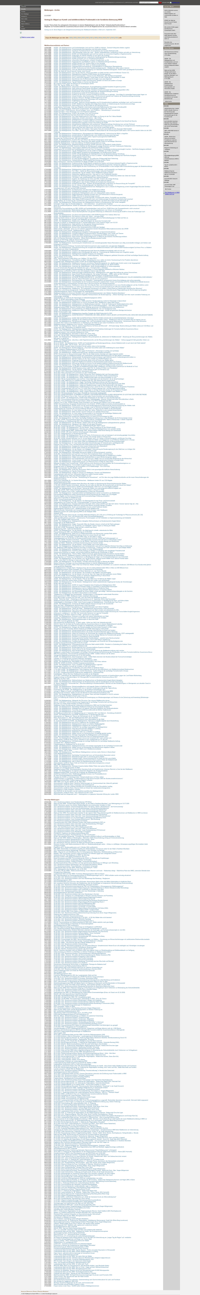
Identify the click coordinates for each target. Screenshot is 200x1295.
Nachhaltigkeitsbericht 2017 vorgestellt (65, 1148)
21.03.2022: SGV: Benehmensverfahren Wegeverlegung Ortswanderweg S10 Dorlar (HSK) (81, 908)
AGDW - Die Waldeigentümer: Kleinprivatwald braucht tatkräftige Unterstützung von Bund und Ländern (84, 630)
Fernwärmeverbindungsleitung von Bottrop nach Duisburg (71, 1248)
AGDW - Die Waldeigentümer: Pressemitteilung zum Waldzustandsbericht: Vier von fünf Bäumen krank (85, 308)
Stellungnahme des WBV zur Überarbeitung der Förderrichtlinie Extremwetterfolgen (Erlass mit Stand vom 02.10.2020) (89, 992)
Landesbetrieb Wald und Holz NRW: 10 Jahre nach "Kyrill (71, 1264)
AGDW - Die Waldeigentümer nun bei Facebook (68, 711)
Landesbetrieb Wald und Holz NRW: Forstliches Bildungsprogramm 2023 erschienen (79, 874)
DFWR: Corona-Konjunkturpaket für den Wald (67, 499)
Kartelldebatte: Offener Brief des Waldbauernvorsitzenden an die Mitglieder (76, 674)
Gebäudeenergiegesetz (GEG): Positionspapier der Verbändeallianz (74, 291)
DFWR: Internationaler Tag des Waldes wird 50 (68, 468)
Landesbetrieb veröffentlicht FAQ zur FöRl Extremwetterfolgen (72, 1064)
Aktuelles (23, 9)
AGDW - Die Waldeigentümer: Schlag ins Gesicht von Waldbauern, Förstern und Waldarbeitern (82, 472)
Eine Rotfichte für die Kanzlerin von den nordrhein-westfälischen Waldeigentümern (78, 791)
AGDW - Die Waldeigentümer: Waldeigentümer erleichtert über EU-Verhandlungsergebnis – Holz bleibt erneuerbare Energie (91, 305)
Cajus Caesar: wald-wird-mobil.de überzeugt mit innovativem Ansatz (74, 1253)
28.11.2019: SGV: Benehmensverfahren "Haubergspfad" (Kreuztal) (74, 1039)
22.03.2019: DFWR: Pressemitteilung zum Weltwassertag (71, 1098)
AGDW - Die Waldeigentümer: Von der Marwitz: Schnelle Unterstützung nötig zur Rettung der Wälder (84, 561)
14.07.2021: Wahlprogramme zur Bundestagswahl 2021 (70, 433)
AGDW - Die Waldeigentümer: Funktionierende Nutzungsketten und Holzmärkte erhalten (80, 49)
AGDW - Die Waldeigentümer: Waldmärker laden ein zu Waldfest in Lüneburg (77, 732)
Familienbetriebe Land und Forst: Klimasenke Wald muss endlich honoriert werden (78, 474)
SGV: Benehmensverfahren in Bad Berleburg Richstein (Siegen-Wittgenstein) (77, 1008)
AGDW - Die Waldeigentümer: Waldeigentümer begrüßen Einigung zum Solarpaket (78, 254)
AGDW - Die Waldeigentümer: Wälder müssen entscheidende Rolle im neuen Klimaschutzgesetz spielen (85, 457)
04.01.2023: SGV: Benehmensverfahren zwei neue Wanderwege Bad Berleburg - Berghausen (82, 878)
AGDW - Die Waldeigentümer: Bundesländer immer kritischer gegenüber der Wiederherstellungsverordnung (86, 91)
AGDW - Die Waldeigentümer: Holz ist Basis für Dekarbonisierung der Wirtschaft (78, 761)
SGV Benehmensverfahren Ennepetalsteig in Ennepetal (70, 820)
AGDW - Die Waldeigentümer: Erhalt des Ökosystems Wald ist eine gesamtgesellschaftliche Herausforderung (87, 469)
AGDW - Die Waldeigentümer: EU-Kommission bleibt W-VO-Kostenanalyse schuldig (79, 93)
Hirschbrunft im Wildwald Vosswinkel (65, 1217)
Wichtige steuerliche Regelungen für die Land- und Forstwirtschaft (73, 1283)
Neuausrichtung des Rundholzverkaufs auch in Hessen (70, 696)
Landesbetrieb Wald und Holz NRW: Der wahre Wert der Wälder (73, 1256)
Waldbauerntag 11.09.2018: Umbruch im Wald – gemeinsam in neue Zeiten (76, 614)
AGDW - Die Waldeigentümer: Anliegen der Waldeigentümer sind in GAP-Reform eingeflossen (82, 639)
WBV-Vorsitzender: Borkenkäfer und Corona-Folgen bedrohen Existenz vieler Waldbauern (80, 510)
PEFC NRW (24, 19)
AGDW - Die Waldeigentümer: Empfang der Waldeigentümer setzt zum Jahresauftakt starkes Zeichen (84, 193)
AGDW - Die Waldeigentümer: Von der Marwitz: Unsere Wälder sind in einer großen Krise (80, 544)
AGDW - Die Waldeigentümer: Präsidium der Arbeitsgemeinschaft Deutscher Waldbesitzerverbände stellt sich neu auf (89, 250)
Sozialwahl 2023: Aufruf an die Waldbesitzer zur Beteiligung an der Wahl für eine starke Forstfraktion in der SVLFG (88, 323)
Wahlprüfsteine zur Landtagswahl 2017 (65, 1242)
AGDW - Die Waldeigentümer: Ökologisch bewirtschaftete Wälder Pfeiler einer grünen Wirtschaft (83, 766)
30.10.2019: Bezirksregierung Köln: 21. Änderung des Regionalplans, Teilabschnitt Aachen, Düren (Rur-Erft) (86, 1056)
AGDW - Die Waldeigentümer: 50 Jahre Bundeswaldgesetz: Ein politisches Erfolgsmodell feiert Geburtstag (86, 158)
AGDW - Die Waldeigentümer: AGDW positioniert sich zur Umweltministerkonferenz (79, 58)
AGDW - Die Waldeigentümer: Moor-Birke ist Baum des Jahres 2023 (74, 333)
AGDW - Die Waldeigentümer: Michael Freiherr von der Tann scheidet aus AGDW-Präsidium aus (83, 358)
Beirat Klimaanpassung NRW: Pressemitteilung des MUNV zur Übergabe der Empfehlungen (81, 858)
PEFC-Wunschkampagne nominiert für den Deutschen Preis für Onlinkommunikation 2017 (81, 736)
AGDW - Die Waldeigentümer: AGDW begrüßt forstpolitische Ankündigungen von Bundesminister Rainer (85, 152)
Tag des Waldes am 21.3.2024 (63, 257)
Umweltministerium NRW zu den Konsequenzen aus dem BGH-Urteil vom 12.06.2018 (79, 1153)
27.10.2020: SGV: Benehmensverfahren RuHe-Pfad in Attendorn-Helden (75, 989)
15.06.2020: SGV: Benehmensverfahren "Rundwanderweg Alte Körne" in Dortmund (78, 1022)
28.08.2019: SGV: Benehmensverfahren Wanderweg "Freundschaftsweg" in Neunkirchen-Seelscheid (84, 1070)
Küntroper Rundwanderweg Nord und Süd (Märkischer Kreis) (72, 1208)
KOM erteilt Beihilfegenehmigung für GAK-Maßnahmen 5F (71, 1014)
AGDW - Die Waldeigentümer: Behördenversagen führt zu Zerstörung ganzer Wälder (79, 756)
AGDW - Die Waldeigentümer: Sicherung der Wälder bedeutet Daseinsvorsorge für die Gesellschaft (83, 604)
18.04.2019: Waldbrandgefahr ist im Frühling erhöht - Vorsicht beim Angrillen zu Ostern (80, 1084)
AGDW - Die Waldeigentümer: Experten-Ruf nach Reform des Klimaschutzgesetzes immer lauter (83, 140)
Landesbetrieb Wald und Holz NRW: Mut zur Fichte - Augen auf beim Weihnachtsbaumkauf (81, 1267)
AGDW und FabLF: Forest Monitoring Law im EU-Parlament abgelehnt (75, 111)
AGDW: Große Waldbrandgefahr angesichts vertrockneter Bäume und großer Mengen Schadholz (83, 505)
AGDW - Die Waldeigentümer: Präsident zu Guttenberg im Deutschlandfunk (76, 636)
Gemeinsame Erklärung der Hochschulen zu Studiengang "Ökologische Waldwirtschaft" (80, 964)
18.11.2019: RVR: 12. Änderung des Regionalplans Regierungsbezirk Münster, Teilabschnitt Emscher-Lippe (86, 1045)
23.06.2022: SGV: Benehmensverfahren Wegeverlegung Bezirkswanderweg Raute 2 (79, 902)
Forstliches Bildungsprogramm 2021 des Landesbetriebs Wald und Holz (75, 975)
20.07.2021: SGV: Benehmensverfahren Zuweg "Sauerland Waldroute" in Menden (78, 941)
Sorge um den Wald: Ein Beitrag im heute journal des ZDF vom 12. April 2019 (77, 560)
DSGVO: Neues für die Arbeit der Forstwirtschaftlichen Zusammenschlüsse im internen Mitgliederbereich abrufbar (88, 624)
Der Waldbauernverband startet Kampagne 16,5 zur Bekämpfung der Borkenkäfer (78, 569)
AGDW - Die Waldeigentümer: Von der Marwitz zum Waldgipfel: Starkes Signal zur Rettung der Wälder (84, 525)
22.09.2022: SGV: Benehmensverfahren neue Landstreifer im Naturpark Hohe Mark (79, 889)
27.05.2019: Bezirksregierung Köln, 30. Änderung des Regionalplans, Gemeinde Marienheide (81, 1083)
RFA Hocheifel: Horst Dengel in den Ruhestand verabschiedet (72, 1261)
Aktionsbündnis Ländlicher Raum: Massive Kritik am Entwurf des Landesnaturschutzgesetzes (82, 788)
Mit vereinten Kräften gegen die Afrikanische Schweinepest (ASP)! (74, 83)
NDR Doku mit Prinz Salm (61, 678)
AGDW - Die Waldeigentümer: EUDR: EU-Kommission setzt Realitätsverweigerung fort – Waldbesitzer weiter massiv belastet (91, 68)
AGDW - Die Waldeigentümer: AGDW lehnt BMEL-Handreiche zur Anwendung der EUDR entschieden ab (85, 235)
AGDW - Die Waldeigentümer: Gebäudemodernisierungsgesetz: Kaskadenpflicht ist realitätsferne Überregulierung (88, 66)
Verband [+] (24, 16)
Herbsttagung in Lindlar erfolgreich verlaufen (67, 789)
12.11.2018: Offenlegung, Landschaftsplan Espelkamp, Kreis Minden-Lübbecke (77, 1126)
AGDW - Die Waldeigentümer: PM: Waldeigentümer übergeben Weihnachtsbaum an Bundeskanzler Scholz (86, 275)
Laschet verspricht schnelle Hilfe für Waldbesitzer (69, 1069)
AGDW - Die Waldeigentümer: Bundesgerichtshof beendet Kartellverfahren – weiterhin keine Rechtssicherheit (86, 638)
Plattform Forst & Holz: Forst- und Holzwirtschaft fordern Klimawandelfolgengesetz (79, 516)
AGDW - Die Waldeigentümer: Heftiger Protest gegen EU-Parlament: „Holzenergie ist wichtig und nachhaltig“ (86, 351)
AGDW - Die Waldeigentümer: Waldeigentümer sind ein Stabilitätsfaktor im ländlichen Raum (81, 588)
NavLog (23, 21)
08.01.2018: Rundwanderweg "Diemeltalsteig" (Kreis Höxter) (72, 1198)
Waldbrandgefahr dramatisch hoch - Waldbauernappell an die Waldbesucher (76, 508)
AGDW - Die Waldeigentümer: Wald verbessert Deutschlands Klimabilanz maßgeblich (79, 88)
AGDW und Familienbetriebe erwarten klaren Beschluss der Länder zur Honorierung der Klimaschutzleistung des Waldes (90, 483)
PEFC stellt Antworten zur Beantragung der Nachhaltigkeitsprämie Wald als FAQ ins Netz (81, 981)
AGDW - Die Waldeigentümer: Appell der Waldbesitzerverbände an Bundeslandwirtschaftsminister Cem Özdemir (87, 362)
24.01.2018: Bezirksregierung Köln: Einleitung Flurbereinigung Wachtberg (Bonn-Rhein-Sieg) (81, 1194)
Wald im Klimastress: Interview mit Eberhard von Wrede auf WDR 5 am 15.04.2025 (79, 161)
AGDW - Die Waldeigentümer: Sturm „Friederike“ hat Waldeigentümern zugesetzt (78, 664)
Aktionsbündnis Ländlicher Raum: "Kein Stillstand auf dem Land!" (73, 792)
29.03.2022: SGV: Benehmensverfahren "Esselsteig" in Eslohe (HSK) (75, 906)
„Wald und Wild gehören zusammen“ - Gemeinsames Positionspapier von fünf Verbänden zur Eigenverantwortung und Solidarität (92, 518)
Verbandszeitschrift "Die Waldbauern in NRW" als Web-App (71, 855)
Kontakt (23, 28)
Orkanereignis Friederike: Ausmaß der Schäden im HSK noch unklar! (74, 666)
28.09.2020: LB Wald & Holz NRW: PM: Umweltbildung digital (72, 997)
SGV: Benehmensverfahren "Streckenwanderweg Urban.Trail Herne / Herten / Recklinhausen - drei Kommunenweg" (88, 806)
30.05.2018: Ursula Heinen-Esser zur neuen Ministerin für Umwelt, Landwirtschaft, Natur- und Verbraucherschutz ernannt (90, 1156)
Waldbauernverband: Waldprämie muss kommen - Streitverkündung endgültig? (77, 324)
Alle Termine (168, 189)
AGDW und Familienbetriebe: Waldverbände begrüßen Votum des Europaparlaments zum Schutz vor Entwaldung (88, 210)
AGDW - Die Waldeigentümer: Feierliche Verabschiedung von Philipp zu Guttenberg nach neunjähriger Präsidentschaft (89, 550)
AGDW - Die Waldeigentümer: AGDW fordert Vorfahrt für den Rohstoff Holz (76, 447)
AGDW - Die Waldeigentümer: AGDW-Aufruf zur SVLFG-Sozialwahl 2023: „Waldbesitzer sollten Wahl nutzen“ (86, 302)
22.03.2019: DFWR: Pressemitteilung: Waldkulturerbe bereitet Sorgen (75, 1097)
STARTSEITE (98, 2)
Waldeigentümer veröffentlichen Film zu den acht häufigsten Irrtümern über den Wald (79, 271)
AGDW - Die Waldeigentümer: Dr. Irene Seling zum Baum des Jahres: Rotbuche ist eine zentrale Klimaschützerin (88, 410)
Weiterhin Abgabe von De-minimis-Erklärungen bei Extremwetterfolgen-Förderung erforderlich (81, 496)
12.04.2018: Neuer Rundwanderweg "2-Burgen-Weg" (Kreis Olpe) (73, 1167)
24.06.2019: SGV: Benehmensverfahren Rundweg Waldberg (72, 1077)
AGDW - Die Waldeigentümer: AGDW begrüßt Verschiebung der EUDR (75, 225)
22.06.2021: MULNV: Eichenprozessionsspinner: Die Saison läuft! (73, 949)
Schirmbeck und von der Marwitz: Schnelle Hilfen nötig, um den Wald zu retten (77, 536)
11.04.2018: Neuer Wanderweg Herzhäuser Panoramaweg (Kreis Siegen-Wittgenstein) (79, 1169)
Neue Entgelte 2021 (60, 972)
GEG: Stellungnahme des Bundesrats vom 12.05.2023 (70, 869)
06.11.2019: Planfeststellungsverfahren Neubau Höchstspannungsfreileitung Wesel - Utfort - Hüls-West (85, 1053)
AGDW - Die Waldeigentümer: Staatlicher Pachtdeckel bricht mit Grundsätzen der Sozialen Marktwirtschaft (86, 51)
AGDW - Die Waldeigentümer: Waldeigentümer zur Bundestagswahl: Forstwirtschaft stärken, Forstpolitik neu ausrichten (90, 197)
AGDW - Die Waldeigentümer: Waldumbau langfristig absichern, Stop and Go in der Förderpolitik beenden (85, 174)
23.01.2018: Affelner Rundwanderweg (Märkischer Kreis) (71, 1195)
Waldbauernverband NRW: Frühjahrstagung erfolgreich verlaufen (73, 780)
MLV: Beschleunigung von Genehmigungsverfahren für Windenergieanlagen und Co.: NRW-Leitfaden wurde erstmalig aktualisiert (92, 875)
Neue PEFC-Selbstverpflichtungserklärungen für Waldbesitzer (72, 1005)
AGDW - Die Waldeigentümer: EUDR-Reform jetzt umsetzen (72, 101)
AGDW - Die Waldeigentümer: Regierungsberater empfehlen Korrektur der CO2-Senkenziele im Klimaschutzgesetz (88, 194)
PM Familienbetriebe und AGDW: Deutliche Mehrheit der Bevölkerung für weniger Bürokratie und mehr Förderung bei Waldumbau (92, 146)
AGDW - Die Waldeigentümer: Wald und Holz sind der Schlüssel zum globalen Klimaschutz (81, 412)
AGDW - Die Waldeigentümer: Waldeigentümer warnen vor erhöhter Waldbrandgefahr (79, 724)
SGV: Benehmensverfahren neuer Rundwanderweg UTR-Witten (73, 802)
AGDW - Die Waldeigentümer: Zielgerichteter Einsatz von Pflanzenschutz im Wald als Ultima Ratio (83, 461)
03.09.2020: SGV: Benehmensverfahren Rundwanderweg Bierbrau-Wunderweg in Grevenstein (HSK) (84, 1003)
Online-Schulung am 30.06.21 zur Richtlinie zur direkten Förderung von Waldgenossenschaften (82, 952)
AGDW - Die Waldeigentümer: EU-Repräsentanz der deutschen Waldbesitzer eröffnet (79, 190)
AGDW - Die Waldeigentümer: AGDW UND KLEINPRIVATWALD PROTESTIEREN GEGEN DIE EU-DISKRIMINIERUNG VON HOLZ (94, 318)
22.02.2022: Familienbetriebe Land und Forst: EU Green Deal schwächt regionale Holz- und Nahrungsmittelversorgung (89, 388)
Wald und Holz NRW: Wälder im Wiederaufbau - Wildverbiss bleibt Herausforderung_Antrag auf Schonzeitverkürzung (89, 838)
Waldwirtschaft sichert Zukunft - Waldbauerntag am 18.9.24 (71, 230)
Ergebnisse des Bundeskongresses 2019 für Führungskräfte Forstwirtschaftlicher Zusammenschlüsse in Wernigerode (89, 1030)
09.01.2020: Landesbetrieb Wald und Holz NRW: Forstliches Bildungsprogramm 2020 (79, 1034)
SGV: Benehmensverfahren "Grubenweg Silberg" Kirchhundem (72, 860)
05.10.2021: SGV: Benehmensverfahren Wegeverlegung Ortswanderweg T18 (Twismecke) (81, 931)
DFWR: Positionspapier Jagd (62, 312)
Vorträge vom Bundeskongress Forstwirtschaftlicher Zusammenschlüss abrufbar (78, 415)
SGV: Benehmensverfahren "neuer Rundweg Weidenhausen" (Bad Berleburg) (77, 819)
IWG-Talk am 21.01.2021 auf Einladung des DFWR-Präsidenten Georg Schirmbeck (79, 977)
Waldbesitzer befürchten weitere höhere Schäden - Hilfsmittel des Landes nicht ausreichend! (81, 580)
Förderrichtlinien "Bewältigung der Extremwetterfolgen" (70, 1078)
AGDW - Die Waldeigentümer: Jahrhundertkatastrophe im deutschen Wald (76, 619)
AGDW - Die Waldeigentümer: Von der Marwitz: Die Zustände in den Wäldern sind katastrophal (82, 572)
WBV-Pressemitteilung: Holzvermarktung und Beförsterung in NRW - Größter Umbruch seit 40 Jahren (84, 653)
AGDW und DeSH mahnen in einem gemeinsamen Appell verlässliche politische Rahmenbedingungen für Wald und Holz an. (91, 218)
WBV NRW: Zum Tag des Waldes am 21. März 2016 (69, 781)
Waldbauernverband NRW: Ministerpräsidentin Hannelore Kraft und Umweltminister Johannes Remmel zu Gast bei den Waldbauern (93, 769)
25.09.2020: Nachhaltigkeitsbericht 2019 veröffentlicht (70, 995)
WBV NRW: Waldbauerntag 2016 (64, 764)
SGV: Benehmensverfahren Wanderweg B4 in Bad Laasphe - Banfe (74, 839)
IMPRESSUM (128, 2)
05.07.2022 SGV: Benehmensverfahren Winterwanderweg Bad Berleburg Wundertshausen (81, 900)
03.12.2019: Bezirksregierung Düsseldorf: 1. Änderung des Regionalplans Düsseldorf (79, 1122)
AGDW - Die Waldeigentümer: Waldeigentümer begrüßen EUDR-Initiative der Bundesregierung (82, 74)
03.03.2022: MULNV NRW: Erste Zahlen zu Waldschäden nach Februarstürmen (78, 911)
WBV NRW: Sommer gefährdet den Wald (66, 621)
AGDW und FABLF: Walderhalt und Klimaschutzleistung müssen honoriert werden (78, 543)
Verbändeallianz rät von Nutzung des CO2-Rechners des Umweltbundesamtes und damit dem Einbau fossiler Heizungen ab (91, 200)
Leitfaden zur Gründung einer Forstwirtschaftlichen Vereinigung (72, 658)
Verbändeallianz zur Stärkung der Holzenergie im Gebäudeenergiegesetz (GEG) (78, 298)
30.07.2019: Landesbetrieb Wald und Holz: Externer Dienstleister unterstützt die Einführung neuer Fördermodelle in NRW (90, 1073)
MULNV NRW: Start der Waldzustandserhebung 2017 (70, 1228)
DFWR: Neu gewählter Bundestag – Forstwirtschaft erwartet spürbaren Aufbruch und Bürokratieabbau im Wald (87, 836)
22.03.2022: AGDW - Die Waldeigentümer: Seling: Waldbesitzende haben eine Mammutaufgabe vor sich (85, 377)
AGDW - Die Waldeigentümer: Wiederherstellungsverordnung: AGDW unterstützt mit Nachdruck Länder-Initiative (87, 144)
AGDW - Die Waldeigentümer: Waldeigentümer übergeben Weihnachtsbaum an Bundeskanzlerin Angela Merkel (87, 521)
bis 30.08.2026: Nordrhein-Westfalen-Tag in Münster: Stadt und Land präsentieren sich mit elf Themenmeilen (171, 123)
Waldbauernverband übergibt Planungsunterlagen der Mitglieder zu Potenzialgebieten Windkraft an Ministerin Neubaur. (89, 269)
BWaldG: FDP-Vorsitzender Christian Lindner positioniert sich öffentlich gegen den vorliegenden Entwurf (85, 853)
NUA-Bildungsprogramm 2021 (63, 973)
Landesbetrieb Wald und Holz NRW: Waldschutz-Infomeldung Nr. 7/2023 (75, 867)
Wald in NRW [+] (25, 23)
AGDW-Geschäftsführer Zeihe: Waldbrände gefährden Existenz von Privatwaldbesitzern (80, 774)
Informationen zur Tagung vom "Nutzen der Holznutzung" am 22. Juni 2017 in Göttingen (80, 716)
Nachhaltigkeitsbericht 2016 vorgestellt (65, 1226)
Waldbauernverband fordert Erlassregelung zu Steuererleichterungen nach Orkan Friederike (81, 607)
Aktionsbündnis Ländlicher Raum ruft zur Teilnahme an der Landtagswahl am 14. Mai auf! (81, 739)
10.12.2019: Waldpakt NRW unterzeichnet (66, 519)
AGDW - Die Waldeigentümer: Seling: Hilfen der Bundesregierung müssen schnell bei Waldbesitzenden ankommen (88, 365)
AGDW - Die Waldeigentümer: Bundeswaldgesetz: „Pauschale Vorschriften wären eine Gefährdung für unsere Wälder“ (89, 348)
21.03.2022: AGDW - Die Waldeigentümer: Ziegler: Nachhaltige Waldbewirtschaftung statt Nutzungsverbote (86, 382)
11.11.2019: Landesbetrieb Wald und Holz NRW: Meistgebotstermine (74, 1052)
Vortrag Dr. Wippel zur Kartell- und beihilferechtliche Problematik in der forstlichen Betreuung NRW (83, 691)
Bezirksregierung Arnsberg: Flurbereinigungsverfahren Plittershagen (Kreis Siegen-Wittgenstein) (82, 1222)
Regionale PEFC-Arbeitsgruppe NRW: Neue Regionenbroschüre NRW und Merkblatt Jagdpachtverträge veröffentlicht (89, 1147)
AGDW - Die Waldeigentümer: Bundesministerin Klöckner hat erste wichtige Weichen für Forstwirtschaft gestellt (87, 635)
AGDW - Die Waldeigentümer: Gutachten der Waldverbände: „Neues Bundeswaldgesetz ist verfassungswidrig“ (87, 266)
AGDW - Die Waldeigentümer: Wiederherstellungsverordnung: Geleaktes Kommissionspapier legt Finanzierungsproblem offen (91, 90)
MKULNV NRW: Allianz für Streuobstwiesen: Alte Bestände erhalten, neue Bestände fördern (81, 1265)
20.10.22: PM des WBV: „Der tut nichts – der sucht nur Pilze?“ (72, 344)
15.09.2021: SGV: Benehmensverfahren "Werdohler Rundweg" (72, 934)
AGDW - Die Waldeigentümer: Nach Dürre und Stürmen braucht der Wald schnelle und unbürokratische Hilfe (86, 610)
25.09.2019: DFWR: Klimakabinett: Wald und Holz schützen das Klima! (75, 527)
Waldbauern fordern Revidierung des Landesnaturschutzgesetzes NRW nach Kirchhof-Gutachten (83, 705)
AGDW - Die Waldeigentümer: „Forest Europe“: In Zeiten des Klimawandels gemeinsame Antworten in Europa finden (89, 460)
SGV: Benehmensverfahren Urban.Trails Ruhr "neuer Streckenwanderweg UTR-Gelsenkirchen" (82, 816)
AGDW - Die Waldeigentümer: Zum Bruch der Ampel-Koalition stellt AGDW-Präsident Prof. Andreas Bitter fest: (87, 215)
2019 (99, 38)
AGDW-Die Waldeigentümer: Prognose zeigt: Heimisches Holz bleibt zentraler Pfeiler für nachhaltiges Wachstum (88, 141)
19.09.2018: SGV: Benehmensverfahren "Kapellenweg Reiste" (72, 1144)
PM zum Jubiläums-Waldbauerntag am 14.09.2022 (69, 349)
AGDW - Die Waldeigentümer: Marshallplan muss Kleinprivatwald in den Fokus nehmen (80, 661)
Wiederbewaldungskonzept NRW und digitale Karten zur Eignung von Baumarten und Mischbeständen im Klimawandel (89, 983)
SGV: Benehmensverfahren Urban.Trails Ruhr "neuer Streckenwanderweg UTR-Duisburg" (80, 814)
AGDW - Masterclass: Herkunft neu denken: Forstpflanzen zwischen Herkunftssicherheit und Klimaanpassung (170, 140)
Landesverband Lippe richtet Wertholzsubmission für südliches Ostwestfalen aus (78, 967)
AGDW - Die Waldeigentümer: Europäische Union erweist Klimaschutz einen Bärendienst (80, 446)
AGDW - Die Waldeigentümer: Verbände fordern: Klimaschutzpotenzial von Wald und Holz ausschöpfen (85, 758)
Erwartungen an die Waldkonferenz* (64, 522)
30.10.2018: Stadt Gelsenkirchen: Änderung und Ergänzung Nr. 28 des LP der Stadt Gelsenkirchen (83, 1131)
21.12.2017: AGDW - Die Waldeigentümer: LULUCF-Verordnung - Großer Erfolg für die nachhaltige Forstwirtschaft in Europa (91, 671)
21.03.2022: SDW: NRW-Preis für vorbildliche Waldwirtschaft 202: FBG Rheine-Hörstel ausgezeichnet (84, 380)
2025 (74, 38)
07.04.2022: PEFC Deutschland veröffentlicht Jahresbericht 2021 (73, 371)
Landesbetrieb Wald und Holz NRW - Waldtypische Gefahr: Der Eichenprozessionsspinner (81, 1231)
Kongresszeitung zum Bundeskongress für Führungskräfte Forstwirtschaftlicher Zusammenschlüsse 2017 (85, 677)
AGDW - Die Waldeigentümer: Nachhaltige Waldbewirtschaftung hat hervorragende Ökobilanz (82, 707)
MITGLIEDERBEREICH (109, 2)
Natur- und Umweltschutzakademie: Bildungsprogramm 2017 (72, 1262)
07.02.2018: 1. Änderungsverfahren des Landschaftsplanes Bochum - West (76, 1183)
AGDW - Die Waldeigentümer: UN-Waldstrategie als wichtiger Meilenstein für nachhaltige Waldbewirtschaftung (87, 741)
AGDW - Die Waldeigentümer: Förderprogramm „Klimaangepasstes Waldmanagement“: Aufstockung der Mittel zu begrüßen (91, 133)
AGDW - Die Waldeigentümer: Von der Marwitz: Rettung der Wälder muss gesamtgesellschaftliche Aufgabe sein (87, 488)
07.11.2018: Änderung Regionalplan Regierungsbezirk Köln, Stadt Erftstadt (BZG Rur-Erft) (81, 1128)
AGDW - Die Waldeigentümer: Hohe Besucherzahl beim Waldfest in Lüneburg (77, 728)
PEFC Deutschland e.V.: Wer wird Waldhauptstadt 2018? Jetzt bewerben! (76, 717)
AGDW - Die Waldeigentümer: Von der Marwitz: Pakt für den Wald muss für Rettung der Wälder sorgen (85, 579)
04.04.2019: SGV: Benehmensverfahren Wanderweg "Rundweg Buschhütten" (77, 1089)
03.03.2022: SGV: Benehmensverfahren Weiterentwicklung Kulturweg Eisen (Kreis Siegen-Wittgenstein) (85, 913)
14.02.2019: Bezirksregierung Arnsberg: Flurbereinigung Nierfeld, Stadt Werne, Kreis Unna (81, 1106)
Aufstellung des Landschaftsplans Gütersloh (67, 1209)
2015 (116, 38)
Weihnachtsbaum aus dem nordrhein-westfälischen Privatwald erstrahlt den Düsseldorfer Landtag (83, 786)
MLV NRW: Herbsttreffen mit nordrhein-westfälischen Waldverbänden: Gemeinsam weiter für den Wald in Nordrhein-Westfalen (91, 849)
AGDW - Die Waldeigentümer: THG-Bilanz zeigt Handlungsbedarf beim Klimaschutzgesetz (81, 177)
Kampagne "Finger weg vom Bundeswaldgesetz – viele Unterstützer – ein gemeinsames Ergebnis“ (83, 204)
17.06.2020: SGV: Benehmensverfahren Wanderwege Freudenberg (74, 1020)
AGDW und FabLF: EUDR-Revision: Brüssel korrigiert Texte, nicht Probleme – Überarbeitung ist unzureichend (87, 110)
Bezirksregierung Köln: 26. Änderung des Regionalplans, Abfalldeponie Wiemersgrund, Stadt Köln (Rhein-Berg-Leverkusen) (91, 1220)
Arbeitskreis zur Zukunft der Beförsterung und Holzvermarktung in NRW (75, 660)
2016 (112, 38)
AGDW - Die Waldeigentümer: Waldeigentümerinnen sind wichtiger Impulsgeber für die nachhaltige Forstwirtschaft (88, 746)
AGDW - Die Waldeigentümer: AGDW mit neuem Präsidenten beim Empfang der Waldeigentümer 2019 (84, 585)
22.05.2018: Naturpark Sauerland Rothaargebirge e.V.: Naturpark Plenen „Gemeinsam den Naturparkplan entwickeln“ (89, 1161)
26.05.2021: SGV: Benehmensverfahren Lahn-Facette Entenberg (73, 958)
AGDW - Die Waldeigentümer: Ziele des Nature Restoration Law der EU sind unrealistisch (81, 279)
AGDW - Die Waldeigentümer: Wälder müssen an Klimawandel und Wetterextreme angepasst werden (84, 747)
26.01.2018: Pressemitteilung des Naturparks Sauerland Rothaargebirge (75, 1184)
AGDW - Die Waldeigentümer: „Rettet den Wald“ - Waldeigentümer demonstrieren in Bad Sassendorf (84, 608)
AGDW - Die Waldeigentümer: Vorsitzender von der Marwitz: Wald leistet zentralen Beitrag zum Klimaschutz (86, 541)
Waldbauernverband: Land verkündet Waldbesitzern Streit (71, 332)
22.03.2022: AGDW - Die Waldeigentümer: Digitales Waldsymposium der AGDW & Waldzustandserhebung (86, 376)
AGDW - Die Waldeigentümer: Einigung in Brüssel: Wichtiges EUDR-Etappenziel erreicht (80, 97)
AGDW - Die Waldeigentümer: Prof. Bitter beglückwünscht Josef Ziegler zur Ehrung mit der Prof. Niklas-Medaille (87, 116)
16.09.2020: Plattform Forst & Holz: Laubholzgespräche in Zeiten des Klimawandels (79, 491)
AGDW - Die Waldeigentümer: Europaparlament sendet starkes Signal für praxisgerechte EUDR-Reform (85, 136)
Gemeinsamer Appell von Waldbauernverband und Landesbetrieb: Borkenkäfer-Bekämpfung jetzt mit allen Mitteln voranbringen (92, 355)
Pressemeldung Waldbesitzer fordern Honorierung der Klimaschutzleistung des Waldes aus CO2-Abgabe (85, 494)
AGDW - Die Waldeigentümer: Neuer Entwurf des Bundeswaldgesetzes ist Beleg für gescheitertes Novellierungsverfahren (90, 236)
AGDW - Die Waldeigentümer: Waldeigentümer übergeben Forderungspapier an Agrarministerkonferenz (84, 232)
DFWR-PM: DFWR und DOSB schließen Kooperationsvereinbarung (74, 663)
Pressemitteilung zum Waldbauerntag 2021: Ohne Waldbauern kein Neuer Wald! (78, 421)
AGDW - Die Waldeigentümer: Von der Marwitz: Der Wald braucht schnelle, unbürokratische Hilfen (83, 530)
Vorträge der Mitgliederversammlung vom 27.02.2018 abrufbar (72, 655)
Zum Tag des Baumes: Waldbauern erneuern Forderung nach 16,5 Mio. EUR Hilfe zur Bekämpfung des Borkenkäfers (89, 555)
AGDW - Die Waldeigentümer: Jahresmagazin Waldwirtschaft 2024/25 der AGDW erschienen (81, 147)
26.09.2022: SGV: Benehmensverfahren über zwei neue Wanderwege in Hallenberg (79, 891)
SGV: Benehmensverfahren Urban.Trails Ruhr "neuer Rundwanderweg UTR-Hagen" (79, 824)
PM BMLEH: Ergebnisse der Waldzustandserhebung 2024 (71, 833)
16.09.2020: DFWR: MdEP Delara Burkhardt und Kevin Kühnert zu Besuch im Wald (79, 490)
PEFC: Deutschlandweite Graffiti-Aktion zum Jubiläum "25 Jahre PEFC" (75, 258)
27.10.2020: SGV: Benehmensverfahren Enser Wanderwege (72, 991)
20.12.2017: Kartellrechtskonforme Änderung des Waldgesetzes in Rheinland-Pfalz (79, 672)
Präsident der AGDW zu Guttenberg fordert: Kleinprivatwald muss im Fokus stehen (79, 777)
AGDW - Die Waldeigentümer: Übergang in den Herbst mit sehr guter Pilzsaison (78, 424)
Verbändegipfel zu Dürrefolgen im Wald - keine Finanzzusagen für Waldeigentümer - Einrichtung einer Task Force (88, 602)
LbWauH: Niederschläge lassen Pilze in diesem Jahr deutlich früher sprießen (77, 1223)
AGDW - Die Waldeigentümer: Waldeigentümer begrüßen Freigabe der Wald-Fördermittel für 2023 (83, 313)
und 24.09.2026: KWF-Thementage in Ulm (170, 185)
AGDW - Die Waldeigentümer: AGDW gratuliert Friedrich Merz (72, 157)
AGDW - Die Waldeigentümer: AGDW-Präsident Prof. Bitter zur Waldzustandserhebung (80, 65)
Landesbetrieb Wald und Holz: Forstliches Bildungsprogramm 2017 (74, 1259)
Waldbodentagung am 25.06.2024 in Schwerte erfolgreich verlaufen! (74, 241)
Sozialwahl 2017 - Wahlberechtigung (65, 742)
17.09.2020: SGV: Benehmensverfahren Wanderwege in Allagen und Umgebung (78, 1000)
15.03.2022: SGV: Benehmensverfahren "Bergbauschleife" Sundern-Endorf (76, 909)
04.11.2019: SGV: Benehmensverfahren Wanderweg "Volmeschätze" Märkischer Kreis (80, 1055)
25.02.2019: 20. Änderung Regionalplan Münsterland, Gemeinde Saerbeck (76, 1105)
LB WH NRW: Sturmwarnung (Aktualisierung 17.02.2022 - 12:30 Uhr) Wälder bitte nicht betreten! (83, 917)
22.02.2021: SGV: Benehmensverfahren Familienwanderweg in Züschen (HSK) (77, 969)
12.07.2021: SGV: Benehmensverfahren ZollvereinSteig (70, 944)
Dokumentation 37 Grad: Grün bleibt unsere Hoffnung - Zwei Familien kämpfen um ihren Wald (82, 984)
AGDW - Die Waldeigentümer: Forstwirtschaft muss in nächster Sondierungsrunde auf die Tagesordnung (85, 688)
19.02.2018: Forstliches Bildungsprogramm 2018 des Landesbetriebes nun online (78, 1178)
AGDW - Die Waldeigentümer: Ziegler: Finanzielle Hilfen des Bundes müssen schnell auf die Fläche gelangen (87, 524)
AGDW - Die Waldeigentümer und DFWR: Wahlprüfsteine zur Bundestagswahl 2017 (79, 714)
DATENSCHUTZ (120, 2)
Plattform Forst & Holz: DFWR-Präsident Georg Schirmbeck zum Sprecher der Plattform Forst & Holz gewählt (87, 402)
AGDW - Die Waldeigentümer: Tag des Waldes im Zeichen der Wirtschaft (76, 82)
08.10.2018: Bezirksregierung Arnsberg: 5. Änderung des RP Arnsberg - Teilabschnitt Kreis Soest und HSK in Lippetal (89, 1137)
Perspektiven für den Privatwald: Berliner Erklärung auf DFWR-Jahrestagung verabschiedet (81, 628)
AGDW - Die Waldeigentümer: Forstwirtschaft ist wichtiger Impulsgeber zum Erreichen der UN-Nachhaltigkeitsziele (88, 641)
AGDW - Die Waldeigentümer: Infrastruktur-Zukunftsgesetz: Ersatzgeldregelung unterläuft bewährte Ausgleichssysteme (90, 87)
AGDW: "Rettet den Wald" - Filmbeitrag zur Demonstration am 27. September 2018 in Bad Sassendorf (84, 599)
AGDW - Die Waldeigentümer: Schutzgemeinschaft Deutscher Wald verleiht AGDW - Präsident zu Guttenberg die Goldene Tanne (92, 644)
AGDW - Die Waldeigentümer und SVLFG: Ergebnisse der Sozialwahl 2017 (76, 722)
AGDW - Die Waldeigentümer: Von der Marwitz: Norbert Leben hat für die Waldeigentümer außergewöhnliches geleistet (89, 422)
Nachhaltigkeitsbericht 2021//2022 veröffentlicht (68, 892)
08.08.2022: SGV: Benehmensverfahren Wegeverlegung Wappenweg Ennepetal (78, 897)
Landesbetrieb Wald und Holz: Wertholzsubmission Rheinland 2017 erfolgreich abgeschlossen (82, 1258)
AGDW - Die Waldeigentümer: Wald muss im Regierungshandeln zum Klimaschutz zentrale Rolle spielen (85, 533)
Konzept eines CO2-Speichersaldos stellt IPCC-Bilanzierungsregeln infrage (76, 330)
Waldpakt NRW (58, 513)
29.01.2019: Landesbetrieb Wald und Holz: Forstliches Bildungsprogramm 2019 (77, 1111)
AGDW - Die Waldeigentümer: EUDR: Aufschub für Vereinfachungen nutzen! (77, 196)
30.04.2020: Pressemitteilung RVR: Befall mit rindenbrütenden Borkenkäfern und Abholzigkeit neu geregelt (86, 1025)
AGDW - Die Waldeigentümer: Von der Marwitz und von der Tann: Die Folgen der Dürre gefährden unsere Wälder (87, 574)
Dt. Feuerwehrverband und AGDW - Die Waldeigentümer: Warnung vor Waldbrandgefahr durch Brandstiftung (86, 721)
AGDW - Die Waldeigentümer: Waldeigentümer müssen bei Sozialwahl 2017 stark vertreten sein (82, 738)
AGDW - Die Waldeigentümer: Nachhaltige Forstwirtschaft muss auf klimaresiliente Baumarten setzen (84, 755)
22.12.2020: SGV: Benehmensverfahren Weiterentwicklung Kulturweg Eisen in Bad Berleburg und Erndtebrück (87, 980)
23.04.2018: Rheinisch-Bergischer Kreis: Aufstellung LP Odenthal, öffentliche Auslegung (80, 1164)
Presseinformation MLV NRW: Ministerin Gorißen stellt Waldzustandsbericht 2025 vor (79, 822)
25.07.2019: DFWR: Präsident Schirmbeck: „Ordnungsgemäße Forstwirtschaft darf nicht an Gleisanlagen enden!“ (88, 540)
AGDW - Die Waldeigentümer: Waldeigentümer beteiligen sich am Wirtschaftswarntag (79, 191)
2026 (70, 38)
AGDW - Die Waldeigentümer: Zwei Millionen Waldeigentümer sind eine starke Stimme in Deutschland (84, 752)
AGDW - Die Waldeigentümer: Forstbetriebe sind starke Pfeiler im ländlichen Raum (79, 668)
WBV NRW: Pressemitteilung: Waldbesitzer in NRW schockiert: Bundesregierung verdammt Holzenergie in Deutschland (90, 301)
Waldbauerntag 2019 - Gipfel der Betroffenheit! (68, 529)
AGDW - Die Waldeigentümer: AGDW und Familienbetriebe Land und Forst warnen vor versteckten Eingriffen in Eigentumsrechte (92, 54)
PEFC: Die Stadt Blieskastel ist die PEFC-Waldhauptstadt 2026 (73, 827)
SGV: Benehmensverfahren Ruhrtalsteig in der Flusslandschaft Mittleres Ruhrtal (78, 864)
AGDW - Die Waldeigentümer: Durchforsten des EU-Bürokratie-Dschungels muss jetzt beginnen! (83, 79)
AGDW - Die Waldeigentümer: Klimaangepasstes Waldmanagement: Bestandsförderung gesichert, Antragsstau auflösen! (90, 165)
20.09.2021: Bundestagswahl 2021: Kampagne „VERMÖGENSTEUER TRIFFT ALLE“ (79, 426)
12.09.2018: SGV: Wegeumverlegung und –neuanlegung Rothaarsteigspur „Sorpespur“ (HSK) (82, 1145)
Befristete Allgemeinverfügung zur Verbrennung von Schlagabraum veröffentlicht (78, 927)
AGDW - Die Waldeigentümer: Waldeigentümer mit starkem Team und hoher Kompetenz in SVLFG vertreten (86, 694)
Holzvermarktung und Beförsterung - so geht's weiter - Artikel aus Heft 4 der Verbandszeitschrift (82, 622)
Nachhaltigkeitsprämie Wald (62, 482)
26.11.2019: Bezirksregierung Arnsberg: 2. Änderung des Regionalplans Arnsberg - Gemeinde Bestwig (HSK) (86, 1042)
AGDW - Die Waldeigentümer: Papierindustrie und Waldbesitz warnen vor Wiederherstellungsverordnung (85, 62)
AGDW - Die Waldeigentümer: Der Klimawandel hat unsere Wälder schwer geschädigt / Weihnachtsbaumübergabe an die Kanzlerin (93, 591)
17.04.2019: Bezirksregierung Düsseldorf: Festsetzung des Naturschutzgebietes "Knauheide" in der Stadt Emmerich (89, 1086)
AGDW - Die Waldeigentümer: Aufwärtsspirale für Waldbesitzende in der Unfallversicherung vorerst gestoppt (86, 135)
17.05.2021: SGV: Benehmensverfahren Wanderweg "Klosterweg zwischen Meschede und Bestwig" (84, 961)
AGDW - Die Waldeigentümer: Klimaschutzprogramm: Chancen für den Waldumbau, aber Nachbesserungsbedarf (88, 76)
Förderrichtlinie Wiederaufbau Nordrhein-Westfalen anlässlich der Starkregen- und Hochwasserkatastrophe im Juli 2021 (89, 930)
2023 (83, 38)
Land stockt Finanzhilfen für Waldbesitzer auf (67, 497)
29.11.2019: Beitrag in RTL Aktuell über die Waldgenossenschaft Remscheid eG (78, 1041)
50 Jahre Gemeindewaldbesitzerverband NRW (67, 775)
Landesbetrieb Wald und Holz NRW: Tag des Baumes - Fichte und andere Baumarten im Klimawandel (84, 1250)
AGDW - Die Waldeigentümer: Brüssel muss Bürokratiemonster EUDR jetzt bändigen (79, 227)
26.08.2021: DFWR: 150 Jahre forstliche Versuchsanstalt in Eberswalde (75, 432)
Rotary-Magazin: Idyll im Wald (63, 750)
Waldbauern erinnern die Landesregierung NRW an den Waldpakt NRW (75, 511)
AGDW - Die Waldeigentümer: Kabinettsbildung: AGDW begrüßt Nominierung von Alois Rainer (82, 160)
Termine (23, 11)
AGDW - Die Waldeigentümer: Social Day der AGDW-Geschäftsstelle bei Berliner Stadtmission (82, 710)
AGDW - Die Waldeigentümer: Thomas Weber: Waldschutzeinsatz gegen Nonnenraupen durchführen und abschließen (89, 554)
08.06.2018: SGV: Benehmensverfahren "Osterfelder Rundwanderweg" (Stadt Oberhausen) (81, 1155)
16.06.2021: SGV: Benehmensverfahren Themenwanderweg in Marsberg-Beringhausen (80, 953)
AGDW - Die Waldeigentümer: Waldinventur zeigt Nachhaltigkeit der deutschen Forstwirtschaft (82, 221)
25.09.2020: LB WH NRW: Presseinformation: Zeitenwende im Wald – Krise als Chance (80, 998)
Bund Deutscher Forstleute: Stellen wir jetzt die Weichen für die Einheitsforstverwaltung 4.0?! (82, 692)
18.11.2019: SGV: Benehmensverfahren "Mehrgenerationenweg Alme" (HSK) (77, 1048)
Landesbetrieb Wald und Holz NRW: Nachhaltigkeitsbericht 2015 (73, 1272)
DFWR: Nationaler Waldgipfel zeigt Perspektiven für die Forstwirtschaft (75, 451)
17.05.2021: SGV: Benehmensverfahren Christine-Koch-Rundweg (73, 959)
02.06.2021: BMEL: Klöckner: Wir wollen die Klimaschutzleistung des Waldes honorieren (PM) (82, 955)
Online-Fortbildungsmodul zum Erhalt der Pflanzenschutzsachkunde (74, 970)
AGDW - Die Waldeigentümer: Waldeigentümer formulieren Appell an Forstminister (78, 119)
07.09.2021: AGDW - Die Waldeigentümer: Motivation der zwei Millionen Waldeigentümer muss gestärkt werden (87, 429)
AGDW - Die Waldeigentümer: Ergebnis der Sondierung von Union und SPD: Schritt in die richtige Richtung (86, 179)
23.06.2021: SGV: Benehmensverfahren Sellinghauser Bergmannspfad (75, 947)
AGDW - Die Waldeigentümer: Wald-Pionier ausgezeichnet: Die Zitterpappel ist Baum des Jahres (83, 108)
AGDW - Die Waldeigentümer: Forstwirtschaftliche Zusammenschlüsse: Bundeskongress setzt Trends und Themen (88, 233)
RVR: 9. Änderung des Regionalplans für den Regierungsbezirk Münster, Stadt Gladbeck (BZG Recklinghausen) (87, 1211)
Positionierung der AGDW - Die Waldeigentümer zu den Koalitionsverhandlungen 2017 (79, 689)
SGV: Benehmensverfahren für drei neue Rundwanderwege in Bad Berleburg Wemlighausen (81, 808)
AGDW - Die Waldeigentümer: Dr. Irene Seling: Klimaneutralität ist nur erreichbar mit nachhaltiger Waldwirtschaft (87, 413)
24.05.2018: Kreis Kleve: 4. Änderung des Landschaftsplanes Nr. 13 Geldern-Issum (79, 1159)
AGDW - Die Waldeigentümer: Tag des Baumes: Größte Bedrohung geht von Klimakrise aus (81, 369)
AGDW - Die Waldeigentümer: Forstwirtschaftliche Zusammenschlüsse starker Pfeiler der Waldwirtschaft (85, 760)
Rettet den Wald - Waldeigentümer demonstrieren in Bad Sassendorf (74, 605)
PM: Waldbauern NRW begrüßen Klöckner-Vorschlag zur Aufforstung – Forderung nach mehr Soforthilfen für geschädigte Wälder (92, 547)
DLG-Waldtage (25, 14)
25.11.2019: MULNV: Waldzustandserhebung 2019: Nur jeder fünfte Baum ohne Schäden (80, 1044)
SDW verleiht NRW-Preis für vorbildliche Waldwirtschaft (70, 646)
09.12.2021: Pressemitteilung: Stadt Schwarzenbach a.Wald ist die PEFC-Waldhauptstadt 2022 (82, 401)
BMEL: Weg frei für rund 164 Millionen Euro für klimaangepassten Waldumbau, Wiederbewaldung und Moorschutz (88, 852)
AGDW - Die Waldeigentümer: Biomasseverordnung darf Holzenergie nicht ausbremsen (80, 99)
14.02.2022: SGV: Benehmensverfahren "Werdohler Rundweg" (72, 919)
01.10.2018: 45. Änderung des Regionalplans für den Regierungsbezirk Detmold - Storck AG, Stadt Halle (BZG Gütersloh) (90, 1139)
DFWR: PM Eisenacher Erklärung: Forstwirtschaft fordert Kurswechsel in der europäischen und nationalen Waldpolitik (89, 246)
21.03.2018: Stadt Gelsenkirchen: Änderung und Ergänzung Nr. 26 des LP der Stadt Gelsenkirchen (83, 1172)
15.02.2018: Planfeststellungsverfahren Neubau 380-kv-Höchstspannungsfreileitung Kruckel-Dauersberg (85, 1181)
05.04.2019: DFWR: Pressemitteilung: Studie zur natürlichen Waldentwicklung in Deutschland (82, 575)
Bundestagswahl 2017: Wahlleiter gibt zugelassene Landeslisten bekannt (76, 1225)
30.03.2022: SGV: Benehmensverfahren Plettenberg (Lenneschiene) (74, 905)
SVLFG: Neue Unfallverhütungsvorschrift (66, 1254)
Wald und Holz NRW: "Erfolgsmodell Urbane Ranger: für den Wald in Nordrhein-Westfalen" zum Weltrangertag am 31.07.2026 (91, 803)
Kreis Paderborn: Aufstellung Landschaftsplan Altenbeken (71, 1219)
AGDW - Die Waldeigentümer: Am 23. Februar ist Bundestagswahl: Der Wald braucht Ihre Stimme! (83, 185)
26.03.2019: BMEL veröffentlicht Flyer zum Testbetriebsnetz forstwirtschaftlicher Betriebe (81, 1094)
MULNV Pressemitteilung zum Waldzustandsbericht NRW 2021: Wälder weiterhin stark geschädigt (83, 922)
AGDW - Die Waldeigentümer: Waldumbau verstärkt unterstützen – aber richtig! (77, 118)
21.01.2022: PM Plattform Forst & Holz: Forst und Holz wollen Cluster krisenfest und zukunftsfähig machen (86, 396)
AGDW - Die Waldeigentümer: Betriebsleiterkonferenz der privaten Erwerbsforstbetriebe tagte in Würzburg (85, 632)
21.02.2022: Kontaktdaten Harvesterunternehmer (68, 916)
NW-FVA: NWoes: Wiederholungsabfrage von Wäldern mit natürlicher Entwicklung (78, 1016)
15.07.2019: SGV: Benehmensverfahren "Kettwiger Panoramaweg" (74, 1075)
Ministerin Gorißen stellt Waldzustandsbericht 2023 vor (70, 856)
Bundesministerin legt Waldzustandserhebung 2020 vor (70, 966)
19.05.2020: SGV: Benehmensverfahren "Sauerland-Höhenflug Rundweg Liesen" (78, 1023)
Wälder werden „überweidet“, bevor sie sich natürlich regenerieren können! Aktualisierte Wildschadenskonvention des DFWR (91, 229)
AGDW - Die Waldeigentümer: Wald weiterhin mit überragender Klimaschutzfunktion (79, 224)
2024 (79, 38)
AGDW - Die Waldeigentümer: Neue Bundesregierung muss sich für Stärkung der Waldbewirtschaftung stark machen (89, 650)
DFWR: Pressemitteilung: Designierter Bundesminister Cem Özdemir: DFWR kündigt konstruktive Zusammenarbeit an (89, 404)
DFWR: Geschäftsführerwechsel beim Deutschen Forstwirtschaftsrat (74, 115)
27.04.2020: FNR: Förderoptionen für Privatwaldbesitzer (70, 1027)
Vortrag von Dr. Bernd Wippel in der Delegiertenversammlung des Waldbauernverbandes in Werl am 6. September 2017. (80, 29)
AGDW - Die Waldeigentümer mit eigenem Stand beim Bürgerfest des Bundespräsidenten (81, 771)
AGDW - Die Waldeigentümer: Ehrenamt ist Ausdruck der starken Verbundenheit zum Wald (81, 616)
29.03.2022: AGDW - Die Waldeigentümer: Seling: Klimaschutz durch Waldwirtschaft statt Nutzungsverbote (86, 374)
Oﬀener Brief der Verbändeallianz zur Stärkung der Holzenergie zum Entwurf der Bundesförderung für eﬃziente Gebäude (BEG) (92, 287)
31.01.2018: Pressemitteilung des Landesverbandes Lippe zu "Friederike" (76, 1186)
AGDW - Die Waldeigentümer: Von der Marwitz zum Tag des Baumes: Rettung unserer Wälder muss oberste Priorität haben (91, 558)
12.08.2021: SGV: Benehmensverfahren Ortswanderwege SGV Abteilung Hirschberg (79, 936)
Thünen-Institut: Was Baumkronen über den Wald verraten (71, 1276)
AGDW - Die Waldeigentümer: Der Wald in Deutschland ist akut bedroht (75, 593)
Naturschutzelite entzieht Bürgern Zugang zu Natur (69, 1284)
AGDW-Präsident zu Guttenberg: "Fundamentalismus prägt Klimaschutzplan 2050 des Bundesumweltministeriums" (88, 778)
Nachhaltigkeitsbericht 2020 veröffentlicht (66, 925)
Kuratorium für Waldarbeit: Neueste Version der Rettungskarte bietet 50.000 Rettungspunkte (81, 1270)
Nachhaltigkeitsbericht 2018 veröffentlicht (66, 1072)
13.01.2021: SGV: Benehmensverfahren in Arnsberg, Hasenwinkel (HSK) (76, 978)
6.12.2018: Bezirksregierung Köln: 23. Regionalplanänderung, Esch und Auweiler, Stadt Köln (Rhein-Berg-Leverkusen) (89, 1120)
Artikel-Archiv (168, 101)
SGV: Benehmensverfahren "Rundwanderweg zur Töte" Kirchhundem (74, 835)
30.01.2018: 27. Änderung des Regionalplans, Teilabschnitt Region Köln (75, 1190)
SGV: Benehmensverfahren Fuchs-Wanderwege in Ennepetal (72, 831)
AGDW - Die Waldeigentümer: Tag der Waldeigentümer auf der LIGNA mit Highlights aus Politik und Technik (86, 151)
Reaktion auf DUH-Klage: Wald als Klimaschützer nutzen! (71, 239)
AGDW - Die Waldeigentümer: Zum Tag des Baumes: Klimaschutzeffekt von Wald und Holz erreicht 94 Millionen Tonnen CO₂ (91, 72)
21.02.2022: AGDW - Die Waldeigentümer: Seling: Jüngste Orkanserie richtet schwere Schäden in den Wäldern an (88, 391)
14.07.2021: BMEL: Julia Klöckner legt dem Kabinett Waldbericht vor (74, 942)
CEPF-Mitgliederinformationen (63, 753)
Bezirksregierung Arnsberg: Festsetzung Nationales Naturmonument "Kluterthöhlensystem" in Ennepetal (85, 1150)
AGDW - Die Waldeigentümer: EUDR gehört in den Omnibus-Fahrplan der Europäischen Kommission (84, 182)
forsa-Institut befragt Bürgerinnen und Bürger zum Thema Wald (73, 1239)
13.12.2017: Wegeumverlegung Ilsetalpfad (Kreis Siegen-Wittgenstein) (75, 1201)
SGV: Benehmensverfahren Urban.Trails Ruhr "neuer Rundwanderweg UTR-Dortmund (79, 830)
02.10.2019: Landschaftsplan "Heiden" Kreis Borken (69, 1059)
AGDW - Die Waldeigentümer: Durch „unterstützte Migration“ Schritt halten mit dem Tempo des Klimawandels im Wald (89, 77)
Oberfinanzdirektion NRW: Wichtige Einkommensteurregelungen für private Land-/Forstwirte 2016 (83, 1275)
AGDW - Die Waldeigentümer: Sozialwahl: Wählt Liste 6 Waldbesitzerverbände (77, 749)
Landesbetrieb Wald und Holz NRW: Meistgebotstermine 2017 (72, 1269)
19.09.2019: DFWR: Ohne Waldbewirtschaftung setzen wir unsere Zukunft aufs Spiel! (79, 535)
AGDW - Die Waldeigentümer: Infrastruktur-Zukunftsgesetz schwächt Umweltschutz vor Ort (81, 60)
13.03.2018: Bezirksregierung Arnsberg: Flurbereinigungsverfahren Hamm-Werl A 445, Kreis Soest (83, 1175)
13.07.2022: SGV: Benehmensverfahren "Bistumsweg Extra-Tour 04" (74, 899)
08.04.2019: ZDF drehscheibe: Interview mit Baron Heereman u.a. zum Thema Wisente (80, 571)
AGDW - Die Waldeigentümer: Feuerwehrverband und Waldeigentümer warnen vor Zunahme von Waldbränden (87, 493)
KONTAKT (135, 2)
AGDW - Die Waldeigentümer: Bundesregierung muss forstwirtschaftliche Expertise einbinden (82, 647)
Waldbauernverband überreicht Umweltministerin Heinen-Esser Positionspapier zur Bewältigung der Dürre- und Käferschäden (91, 600)
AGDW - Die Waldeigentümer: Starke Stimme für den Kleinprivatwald (74, 649)
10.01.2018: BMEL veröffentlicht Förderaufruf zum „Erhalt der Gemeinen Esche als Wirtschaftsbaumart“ (85, 1197)
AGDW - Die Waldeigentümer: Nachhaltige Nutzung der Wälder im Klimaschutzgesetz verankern (83, 452)
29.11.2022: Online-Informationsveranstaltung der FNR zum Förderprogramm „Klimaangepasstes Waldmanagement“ (88, 886)
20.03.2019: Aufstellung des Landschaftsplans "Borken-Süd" (72, 1095)
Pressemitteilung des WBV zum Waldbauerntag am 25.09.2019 (73, 532)
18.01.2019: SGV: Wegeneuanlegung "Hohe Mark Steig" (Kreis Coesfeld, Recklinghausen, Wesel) (83, 1114)
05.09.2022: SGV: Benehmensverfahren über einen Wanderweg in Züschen (76, 894)
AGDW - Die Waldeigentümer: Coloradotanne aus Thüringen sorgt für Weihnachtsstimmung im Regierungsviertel (87, 407)
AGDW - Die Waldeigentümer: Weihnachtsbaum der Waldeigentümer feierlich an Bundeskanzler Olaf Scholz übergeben (89, 202)
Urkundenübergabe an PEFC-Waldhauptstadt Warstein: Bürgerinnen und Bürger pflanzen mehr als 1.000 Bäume (87, 1028)
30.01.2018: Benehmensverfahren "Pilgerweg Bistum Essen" (72, 1189)
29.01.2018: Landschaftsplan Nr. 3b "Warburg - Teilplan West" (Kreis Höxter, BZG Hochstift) (81, 1192)
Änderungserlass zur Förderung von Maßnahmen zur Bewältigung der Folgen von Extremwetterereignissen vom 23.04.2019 (91, 557)
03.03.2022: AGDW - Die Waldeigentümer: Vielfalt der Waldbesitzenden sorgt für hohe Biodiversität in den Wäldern (88, 385)
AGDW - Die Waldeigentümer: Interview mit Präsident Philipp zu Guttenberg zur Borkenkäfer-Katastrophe (85, 586)
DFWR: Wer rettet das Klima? (63, 583)
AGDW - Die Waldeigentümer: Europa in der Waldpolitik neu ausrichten (75, 219)
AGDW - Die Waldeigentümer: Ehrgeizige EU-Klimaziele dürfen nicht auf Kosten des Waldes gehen (83, 360)
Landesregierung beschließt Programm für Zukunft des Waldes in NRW (75, 1062)
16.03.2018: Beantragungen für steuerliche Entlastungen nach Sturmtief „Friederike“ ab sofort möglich (84, 1173)
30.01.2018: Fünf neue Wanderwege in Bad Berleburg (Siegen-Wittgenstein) (76, 1187)
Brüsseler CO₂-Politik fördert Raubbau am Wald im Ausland (71, 703)
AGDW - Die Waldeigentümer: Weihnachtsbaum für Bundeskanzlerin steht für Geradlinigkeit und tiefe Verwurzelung (88, 682)
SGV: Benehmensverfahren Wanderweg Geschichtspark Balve (72, 841)
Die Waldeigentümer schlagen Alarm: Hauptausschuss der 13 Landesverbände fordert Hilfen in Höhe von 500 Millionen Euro (91, 568)
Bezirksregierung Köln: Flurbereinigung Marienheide (69, 1233)
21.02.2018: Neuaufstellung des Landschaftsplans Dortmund (72, 1176)
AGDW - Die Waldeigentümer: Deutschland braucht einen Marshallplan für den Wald (79, 719)
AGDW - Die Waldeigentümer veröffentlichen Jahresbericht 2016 (73, 730)
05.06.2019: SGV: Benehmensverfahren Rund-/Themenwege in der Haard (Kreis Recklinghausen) (83, 1080)
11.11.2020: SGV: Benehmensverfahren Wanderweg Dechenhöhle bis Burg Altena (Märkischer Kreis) (84, 986)
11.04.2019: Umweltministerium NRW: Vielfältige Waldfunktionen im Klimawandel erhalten (81, 1087)
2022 (87, 38)
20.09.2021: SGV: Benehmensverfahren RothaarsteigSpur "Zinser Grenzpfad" (77, 933)
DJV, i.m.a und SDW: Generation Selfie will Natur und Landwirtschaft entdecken (78, 1229)
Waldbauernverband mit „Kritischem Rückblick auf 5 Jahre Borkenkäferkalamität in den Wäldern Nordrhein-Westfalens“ (89, 293)
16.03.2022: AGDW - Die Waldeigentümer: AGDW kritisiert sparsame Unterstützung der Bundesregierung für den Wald (89, 383)
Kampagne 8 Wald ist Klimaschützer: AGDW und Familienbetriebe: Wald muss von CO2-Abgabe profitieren (86, 486)
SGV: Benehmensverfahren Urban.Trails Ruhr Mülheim (70, 825)
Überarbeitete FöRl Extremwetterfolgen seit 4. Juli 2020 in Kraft (73, 1013)
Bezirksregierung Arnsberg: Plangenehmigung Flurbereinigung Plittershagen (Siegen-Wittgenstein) (83, 1206)
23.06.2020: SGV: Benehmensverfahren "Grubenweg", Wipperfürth (74, 1019)
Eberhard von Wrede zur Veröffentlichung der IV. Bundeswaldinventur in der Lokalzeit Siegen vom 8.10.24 (85, 222)
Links (22, 26)
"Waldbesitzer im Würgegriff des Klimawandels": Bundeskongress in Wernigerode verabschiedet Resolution (86, 594)
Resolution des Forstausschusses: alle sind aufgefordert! (71, 138)
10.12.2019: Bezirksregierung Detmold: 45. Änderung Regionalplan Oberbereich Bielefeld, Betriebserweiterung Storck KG (90, 1037)
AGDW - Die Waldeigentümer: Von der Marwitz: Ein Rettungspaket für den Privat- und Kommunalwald (84, 500)
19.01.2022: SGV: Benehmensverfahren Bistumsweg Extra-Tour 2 (73, 920)
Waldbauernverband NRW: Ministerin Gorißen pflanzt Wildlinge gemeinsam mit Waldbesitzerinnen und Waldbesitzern (89, 307)
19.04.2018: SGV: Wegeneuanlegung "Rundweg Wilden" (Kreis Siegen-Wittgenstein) (79, 1165)
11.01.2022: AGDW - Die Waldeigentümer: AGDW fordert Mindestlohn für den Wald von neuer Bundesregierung (87, 397)
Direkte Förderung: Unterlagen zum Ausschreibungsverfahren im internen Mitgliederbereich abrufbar (83, 563)
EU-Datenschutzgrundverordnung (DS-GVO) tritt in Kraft (70, 643)
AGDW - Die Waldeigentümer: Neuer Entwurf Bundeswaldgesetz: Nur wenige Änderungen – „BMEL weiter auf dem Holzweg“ (91, 274)
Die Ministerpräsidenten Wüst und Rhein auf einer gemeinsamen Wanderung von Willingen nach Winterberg (86, 863)
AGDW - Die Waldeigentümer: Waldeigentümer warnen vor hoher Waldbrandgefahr (78, 549)
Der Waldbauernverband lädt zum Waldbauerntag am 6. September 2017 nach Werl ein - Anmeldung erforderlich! (87, 713)
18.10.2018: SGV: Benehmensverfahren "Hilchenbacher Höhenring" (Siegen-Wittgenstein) (81, 1136)
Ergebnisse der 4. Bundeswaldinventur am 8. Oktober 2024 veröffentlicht (76, 847)
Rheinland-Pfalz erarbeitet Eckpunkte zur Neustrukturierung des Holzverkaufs (77, 1214)
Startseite (23, 6)
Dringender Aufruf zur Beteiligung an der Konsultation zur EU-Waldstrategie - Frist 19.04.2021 (82, 466)
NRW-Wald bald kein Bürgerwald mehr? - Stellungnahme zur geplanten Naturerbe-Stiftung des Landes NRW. (86, 794)
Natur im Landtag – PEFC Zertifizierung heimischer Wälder (71, 1240)
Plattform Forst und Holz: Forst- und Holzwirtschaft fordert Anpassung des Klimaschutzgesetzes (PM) (84, 444)
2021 (91, 38)
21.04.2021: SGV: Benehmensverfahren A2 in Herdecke (70, 963)
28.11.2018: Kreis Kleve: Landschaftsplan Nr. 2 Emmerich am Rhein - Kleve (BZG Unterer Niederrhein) (85, 1123)
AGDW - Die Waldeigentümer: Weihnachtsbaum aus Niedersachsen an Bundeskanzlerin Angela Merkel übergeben (88, 680)
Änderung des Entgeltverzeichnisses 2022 (66, 914)
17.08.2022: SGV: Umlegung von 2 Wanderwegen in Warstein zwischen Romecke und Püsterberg (83, 895)
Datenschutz (29, 1291)
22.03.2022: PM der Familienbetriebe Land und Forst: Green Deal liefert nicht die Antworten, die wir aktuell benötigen (89, 379)
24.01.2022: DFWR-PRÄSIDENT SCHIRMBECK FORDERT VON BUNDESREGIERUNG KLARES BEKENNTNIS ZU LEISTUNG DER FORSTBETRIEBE (100, 394)
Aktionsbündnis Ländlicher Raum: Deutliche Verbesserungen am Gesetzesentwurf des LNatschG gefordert (86, 783)
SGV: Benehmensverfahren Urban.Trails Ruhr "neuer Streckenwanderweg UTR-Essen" (80, 811)
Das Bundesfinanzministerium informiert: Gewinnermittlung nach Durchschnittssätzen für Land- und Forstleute (87, 1279)
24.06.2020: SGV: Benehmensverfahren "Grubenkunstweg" (71, 1017)
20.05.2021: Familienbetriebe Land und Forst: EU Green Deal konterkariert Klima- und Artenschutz (83, 454)
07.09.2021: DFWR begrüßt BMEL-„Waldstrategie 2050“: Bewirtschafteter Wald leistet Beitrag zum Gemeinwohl (87, 430)
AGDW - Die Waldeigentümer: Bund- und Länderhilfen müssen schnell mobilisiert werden (80, 507)
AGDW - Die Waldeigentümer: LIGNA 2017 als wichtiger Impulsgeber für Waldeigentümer (80, 727)
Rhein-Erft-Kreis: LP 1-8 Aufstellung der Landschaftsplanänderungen (74, 1236)
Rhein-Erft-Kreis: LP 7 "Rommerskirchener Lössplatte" (70, 1234)
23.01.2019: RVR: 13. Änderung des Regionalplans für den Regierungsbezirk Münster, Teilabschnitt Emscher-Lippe (88, 1112)
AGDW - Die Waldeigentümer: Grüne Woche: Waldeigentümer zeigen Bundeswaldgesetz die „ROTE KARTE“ (86, 264)
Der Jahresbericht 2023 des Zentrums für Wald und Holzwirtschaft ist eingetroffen (78, 842)
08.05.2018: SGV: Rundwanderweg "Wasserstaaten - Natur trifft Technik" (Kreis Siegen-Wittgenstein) (84, 1162)
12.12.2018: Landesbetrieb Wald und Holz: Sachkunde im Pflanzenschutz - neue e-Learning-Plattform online (86, 1117)
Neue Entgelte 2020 (60, 1033)
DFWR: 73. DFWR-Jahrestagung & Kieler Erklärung (69, 299)
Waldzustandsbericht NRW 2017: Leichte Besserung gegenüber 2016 (74, 1205)
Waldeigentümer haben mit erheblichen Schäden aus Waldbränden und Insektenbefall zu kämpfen (83, 625)
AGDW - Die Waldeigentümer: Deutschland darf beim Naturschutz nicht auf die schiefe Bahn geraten (84, 127)
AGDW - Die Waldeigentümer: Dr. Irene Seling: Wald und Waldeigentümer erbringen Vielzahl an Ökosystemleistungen (89, 441)
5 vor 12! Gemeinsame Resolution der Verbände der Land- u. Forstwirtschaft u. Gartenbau (81, 268)
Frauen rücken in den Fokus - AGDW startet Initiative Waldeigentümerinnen (76, 1286)
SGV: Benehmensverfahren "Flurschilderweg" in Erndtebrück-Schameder (76, 866)
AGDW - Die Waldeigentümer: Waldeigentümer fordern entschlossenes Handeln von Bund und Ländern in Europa (88, 80)
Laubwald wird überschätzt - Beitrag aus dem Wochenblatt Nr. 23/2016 (75, 1273)
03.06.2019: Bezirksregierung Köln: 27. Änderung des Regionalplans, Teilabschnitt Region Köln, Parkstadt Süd (87, 1081)
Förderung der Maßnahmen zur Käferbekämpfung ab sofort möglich (74, 577)
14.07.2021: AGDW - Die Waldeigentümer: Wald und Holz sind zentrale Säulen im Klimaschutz (82, 436)
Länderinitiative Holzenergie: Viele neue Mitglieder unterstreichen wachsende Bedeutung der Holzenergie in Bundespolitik (90, 107)
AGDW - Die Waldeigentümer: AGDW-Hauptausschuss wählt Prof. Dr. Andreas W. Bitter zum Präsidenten (85, 368)
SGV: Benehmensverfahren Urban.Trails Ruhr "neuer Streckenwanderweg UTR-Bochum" (80, 810)
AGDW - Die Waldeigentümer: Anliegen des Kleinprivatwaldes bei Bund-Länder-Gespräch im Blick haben (85, 627)
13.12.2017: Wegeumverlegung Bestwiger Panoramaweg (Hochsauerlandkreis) (77, 1200)
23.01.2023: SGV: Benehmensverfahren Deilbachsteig (70, 877)
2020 (95, 38)
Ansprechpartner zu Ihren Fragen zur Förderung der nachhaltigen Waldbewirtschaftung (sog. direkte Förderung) (87, 1101)
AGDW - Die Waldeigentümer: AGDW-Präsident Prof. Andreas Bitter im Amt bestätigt (79, 63)
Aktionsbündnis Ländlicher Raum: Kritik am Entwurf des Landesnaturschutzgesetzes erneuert (82, 763)
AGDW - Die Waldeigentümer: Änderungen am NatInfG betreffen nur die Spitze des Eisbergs (81, 55)
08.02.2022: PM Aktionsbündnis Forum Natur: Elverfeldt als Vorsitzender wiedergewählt (80, 393)
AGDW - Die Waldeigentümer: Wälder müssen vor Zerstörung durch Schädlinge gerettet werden (82, 733)
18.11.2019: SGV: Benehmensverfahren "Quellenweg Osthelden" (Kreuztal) (76, 1047)
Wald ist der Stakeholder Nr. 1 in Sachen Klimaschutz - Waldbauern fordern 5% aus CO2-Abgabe (83, 480)
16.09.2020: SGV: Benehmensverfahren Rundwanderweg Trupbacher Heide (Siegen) (79, 1002)
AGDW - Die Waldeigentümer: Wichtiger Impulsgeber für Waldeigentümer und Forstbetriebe (81, 735)
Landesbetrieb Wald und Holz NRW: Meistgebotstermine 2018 (72, 1215)
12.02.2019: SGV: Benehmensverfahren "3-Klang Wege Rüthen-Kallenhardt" (77, 1108)
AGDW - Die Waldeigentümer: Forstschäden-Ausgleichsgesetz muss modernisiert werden (81, 465)
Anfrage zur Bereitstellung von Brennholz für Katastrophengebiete (73, 924)
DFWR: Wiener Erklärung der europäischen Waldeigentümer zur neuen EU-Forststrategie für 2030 (83, 416)
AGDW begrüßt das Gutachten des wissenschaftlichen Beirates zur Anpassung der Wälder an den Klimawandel (87, 408)
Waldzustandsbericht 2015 (62, 1278)
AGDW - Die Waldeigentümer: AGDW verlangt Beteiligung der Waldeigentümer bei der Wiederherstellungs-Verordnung (89, 154)
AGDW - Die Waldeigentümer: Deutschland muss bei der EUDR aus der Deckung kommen (81, 105)
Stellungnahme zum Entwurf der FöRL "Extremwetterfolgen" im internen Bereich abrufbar (80, 502)
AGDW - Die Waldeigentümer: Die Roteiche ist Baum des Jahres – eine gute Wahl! (79, 216)
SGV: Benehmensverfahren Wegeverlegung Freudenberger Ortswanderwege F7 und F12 (80, 928)
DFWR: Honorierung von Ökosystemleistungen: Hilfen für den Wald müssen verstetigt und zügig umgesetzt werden (88, 354)
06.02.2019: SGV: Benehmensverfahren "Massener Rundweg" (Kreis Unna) (76, 1109)
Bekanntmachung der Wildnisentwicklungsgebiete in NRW (71, 1247)
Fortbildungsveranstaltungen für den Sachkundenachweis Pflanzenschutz (76, 1125)
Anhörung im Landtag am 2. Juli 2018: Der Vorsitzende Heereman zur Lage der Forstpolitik (81, 613)
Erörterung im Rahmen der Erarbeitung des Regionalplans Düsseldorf (74, 1245)
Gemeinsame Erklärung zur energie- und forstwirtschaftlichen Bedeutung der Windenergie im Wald (83, 552)
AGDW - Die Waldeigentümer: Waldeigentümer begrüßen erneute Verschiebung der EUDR (81, 122)
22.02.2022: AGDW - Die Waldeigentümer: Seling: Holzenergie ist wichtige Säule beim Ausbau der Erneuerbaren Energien (90, 390)
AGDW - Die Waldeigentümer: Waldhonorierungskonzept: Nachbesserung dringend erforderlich (82, 352)
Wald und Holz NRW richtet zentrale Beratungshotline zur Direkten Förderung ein (78, 1009)
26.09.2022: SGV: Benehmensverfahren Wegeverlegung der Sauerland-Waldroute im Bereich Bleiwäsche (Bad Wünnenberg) (91, 888)
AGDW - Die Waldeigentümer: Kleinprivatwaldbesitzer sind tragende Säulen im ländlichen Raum (82, 686)
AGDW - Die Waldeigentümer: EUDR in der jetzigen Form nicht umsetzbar (76, 113)
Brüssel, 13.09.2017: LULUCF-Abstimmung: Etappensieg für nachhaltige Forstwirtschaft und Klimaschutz (85, 702)
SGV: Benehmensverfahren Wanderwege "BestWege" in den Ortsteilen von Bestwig (79, 850)
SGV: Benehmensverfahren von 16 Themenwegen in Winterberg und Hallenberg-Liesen (80, 817)
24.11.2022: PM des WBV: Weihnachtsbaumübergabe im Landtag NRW (75, 335)
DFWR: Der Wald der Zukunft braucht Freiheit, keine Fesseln (72, 71)
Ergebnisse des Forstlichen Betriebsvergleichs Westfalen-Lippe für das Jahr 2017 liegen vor (81, 1142)
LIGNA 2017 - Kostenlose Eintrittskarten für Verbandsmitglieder (73, 1244)
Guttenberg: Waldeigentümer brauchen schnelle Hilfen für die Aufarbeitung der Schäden (80, 618)
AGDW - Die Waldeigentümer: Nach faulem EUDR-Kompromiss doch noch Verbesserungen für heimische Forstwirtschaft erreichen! (93, 199)
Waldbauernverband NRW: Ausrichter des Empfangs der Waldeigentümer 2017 (77, 772)
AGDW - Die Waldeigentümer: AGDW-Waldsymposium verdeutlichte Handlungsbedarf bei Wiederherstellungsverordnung (90, 57)
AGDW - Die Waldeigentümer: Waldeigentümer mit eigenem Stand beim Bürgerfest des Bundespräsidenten (86, 708)
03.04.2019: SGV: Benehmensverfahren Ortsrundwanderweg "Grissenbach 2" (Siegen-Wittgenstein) (84, 1091)
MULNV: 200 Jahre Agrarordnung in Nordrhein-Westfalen (71, 994)
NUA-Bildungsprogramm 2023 (63, 880)
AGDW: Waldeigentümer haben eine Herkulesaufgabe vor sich (72, 476)
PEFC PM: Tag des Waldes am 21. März (66, 85)
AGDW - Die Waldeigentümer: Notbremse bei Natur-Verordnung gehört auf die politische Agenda (82, 180)
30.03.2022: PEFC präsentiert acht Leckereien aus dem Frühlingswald (75, 372)
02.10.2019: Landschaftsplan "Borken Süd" (67, 1058)
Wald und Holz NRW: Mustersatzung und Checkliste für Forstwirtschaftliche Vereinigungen (81, 1134)
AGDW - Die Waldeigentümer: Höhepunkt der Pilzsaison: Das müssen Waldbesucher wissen (81, 700)
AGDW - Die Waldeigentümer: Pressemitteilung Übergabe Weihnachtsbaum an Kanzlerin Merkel (83, 589)
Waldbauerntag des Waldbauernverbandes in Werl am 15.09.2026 (170, 172)
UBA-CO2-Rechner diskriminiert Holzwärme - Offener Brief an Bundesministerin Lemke (80, 238)
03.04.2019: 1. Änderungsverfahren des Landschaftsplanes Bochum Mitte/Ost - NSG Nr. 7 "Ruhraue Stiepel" (86, 1092)
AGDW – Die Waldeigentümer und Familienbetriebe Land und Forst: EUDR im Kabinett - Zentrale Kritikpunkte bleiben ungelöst (92, 47)
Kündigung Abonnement (43, 1291)
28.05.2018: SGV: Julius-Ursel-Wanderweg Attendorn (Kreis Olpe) (73, 1158)
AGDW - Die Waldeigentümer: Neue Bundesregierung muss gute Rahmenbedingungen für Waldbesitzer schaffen (87, 455)
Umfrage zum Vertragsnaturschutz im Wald (67, 767)
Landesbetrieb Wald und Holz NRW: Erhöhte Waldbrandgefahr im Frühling (76, 1251)
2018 (104, 38)
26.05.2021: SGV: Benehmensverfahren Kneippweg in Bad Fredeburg (75, 956)
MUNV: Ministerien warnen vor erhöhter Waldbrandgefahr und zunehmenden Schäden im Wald (82, 805)
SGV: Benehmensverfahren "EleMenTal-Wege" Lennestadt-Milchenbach (75, 861)
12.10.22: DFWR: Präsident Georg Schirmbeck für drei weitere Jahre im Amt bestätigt (79, 346)
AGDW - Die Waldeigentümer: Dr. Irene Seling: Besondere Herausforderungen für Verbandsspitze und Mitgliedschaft (89, 443)
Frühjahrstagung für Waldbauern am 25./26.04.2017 (69, 744)
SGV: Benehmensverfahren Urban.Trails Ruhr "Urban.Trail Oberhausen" (75, 828)
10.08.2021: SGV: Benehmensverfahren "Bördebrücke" (70, 938)
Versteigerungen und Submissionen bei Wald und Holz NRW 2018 (73, 1203)
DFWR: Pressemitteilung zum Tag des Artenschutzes (70, 471)
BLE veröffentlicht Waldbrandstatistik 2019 (66, 1011)
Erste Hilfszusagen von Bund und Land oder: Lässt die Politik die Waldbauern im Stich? (80, 597)
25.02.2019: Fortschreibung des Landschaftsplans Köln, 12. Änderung (75, 1103)
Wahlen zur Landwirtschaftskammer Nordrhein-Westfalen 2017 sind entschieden (78, 1212)
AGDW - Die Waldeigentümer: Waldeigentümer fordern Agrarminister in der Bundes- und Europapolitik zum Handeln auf (89, 169)
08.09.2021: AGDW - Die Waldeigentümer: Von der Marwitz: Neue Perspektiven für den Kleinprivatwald (85, 427)
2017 (108, 38)
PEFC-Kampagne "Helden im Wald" (64, 1006)
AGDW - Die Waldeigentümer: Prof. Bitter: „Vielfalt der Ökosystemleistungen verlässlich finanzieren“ (84, 171)
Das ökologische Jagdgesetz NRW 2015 (66, 1281)
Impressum (23, 1291)
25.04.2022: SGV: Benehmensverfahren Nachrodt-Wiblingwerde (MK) (74, 903)
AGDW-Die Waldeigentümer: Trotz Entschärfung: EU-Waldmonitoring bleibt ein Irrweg (79, 143)
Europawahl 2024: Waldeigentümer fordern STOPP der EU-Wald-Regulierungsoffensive (80, 261)
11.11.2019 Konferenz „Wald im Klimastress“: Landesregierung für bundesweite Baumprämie (81, 1036)
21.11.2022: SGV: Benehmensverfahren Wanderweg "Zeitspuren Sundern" (76, 884)
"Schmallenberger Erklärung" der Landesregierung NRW (70, 1061)
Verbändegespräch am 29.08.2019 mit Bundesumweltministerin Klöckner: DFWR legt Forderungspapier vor (86, 538)
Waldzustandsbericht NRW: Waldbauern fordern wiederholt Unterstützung (76, 596)
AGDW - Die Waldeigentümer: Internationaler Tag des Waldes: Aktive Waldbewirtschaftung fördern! (83, 172)
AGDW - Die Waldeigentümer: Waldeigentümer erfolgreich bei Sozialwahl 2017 (77, 725)
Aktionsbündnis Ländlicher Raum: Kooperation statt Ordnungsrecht (74, 785)
